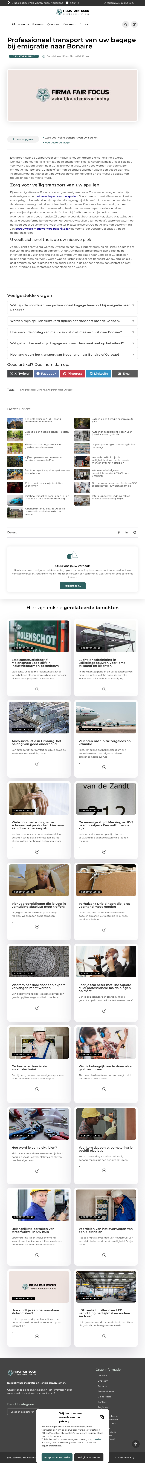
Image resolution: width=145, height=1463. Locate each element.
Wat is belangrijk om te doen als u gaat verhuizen (105, 1068)
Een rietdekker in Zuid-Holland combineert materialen (43, 420)
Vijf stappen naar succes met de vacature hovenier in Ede (43, 459)
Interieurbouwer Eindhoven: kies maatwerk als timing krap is (111, 497)
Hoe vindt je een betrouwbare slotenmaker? (35, 1311)
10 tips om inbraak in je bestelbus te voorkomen (45, 484)
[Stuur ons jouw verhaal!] (72, 555)
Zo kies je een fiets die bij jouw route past (113, 420)
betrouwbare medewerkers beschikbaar (42, 228)
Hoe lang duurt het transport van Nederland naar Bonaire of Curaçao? (72, 354)
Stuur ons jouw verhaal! (72, 566)
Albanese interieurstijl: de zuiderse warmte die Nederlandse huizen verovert (45, 511)
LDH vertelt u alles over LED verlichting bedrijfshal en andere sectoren (104, 1313)
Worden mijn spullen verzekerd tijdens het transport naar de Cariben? (72, 321)
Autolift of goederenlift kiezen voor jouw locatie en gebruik (112, 433)
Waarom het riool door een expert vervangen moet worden (38, 986)
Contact (85, 24)
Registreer (103, 1407)
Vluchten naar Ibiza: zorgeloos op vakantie (105, 742)
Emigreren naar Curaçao (59, 389)
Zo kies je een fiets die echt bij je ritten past (47, 433)
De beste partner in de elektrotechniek (29, 1068)
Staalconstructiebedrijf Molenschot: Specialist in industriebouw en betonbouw (35, 663)
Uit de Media (20, 24)
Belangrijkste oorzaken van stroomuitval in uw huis (33, 1230)
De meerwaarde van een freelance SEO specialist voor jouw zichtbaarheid (114, 484)
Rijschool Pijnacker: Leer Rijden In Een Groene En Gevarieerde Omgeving (47, 497)
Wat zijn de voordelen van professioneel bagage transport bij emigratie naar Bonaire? (72, 307)
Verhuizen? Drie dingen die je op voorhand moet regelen (104, 905)
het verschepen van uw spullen (56, 196)
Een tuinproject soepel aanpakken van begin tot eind (47, 471)
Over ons (53, 24)
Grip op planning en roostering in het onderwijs (113, 446)
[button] (101, 1417)
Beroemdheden (106, 1391)
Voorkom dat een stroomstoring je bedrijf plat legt (106, 1149)
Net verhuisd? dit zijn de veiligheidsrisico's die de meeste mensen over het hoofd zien (110, 460)
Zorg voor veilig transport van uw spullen (71, 137)
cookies (97, 1439)
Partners (38, 24)
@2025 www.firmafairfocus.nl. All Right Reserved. (35, 1457)
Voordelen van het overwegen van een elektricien (106, 1230)
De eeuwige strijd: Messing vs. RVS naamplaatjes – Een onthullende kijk (106, 825)
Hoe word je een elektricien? (34, 1147)
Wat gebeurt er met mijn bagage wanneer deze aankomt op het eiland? (72, 343)
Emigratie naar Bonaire (32, 389)
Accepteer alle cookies (57, 1457)
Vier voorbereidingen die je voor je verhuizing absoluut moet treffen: (39, 905)
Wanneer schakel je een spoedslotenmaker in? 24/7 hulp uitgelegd (110, 473)
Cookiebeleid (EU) (124, 1457)
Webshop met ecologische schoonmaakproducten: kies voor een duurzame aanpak (38, 825)
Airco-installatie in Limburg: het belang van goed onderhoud (36, 742)
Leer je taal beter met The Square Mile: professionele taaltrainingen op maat (105, 988)
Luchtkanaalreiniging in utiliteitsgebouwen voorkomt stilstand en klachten (102, 663)
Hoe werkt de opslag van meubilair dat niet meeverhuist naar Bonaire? (72, 332)
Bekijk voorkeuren (89, 1457)
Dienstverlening (24, 56)
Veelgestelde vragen (58, 142)
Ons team (69, 24)
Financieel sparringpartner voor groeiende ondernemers (43, 446)
